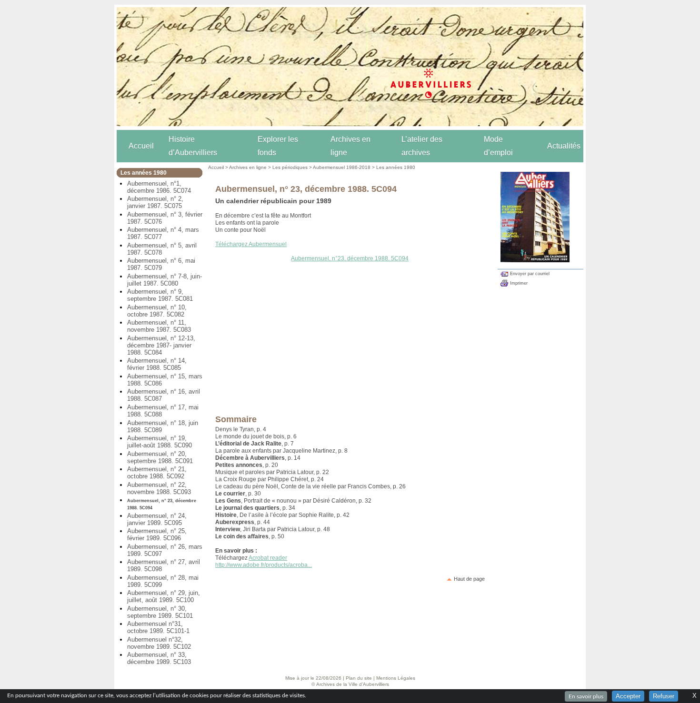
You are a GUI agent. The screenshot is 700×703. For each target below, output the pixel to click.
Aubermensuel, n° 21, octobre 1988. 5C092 (157, 472)
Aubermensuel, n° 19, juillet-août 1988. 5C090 (159, 442)
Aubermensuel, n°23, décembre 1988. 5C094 (350, 258)
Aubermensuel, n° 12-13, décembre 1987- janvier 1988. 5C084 (161, 345)
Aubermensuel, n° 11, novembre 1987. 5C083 (159, 326)
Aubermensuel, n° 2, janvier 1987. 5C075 (155, 202)
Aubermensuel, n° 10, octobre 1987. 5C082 (157, 311)
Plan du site (359, 678)
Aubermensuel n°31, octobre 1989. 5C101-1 (158, 627)
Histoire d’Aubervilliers (193, 146)
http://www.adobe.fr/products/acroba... (263, 565)
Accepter (628, 696)
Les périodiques (290, 167)
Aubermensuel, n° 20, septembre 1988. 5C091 (160, 457)
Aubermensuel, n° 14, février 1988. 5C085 (157, 364)
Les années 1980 (395, 167)
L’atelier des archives (421, 146)
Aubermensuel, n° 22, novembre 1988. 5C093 (159, 488)
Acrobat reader (268, 557)
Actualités (563, 146)
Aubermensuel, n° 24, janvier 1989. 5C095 (157, 519)
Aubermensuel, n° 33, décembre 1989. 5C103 (159, 658)
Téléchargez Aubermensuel (251, 244)
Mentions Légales (395, 678)
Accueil (141, 146)
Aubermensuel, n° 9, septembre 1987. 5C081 (160, 295)
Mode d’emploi (498, 146)
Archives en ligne (350, 146)
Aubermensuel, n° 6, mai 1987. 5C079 (161, 264)
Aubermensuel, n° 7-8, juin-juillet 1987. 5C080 (164, 280)
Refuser (663, 696)
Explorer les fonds (278, 146)
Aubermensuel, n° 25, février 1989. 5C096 (157, 534)
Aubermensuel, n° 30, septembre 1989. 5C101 (160, 612)
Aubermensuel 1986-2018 (341, 167)
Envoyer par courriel (530, 273)
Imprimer (519, 283)
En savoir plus (586, 696)
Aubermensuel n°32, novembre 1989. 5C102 (159, 643)
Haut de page (469, 579)
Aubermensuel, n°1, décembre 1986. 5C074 (159, 187)
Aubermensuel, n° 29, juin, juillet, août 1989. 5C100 (163, 596)
